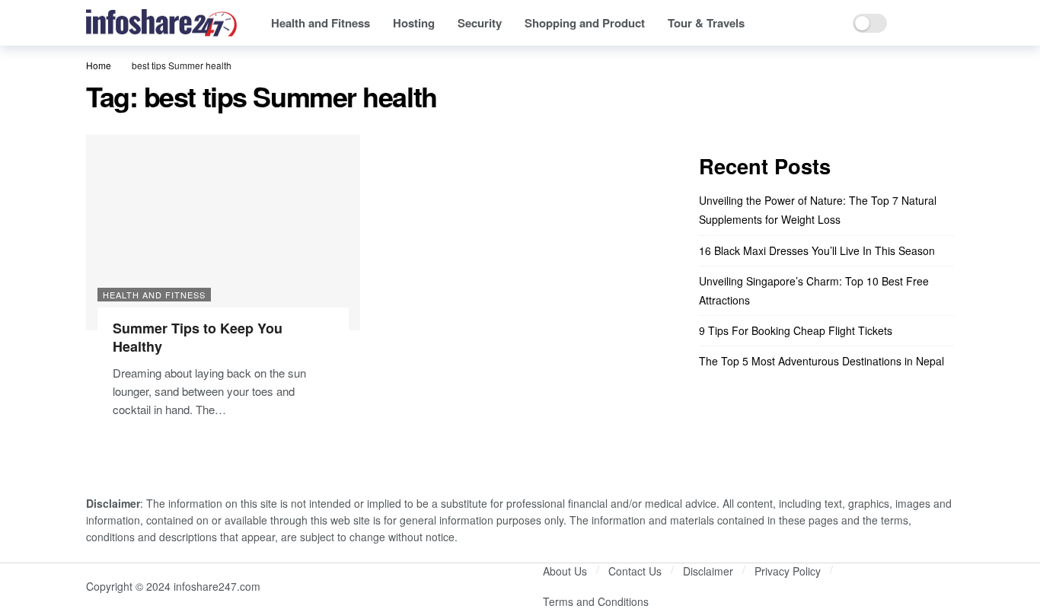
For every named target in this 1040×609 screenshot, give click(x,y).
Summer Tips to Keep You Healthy (197, 337)
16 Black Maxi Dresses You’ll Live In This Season (817, 250)
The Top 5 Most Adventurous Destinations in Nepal (821, 360)
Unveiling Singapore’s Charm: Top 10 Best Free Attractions (814, 290)
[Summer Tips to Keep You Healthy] (223, 232)
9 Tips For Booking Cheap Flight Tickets (795, 330)
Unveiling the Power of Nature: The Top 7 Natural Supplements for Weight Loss (817, 210)
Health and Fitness (154, 295)
